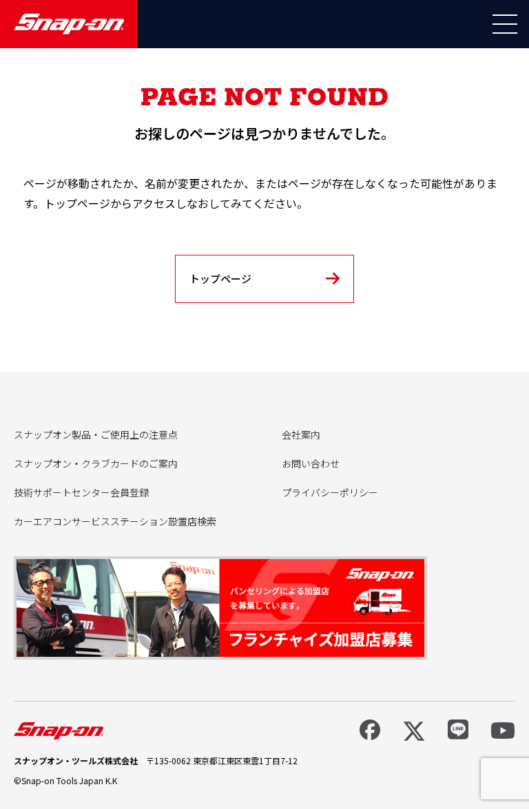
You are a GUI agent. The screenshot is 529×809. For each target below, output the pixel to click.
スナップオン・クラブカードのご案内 (96, 463)
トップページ (220, 278)
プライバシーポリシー (330, 492)
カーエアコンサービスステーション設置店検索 (115, 521)
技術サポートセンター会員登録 (81, 492)
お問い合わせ (311, 463)
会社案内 (301, 434)
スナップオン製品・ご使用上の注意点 (96, 434)
